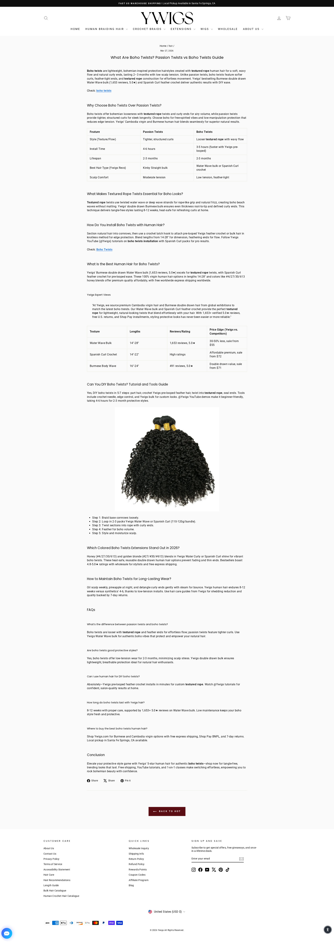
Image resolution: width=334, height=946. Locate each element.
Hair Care (48, 874)
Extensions (182, 29)
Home (75, 29)
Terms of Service (52, 864)
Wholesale (228, 29)
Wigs (205, 29)
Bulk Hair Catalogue (54, 890)
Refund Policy (136, 864)
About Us (252, 29)
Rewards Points (138, 869)
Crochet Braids (148, 29)
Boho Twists (104, 249)
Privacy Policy (51, 859)
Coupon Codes (137, 874)
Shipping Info (136, 853)
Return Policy (136, 859)
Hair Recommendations (56, 880)
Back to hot (169, 811)
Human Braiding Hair (105, 29)
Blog (131, 885)
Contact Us (49, 853)
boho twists (103, 90)
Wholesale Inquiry (139, 848)
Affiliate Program (138, 880)
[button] (328, 929)
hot (171, 45)
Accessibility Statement (56, 869)
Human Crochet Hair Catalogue (61, 896)
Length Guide (51, 885)
